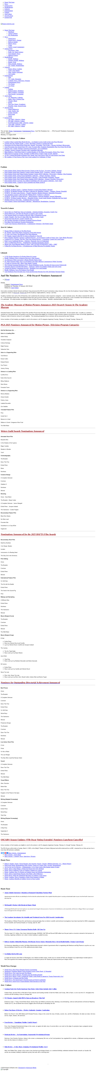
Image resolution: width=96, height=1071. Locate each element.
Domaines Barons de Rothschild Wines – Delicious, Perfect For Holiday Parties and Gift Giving (32, 266)
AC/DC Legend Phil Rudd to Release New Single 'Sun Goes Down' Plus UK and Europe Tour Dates (34, 155)
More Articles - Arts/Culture (12, 855)
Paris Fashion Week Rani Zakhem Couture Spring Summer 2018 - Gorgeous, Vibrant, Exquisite (32, 172)
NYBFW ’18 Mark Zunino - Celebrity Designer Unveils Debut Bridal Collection (28, 189)
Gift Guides (11, 74)
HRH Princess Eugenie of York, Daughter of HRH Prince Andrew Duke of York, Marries (31, 153)
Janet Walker (15, 288)
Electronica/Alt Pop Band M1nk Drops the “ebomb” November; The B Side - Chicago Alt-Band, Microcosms (37, 145)
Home (11, 131)
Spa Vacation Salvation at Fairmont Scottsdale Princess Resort (22, 220)
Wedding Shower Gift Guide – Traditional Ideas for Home (21, 200)
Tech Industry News (14, 54)
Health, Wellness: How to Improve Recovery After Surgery (22, 258)
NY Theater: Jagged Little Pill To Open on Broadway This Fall (23, 236)
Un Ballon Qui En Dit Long (13, 954)
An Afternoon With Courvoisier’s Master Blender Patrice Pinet (23, 260)
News (6, 4)
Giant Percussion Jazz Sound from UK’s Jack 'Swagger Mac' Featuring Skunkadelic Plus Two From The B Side (37, 147)
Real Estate (11, 114)
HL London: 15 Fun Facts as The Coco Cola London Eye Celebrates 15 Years (27, 157)
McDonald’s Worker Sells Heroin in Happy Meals (20, 905)
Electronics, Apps (13, 50)
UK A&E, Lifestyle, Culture (16, 119)
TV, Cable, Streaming (14, 79)
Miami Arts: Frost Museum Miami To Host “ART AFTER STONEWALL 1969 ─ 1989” (30, 244)
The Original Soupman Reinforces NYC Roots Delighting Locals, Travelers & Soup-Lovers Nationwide (35, 265)
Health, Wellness (13, 59)
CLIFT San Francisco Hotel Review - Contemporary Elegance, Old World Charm (28, 223)
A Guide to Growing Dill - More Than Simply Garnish (20, 263)
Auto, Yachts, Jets (13, 111)
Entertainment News (14, 82)
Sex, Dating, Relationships (16, 65)
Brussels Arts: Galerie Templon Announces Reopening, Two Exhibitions (25, 148)
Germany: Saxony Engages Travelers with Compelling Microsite (23, 150)
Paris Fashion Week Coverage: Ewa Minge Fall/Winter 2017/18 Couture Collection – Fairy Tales (33, 181)
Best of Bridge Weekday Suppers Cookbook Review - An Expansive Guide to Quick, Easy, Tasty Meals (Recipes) (38, 237)
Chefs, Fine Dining (14, 70)
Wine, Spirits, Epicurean (15, 72)
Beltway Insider (13, 42)
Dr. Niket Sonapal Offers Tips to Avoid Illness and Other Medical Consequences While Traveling (33, 261)
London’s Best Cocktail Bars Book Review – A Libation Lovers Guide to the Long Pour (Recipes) (33, 142)
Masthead (11, 32)
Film (9, 77)
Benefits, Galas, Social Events (17, 106)
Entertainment (8, 11)
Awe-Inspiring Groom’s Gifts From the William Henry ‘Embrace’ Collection (27, 194)
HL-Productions (13, 35)
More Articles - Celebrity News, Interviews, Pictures (19, 856)
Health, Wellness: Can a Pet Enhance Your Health (19, 270)
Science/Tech (8, 5)
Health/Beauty (8, 7)
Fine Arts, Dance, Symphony (17, 104)
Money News (12, 43)
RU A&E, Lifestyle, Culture (16, 126)
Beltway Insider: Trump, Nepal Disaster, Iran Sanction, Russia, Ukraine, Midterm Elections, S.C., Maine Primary (37, 863)
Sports (10, 116)
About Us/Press (13, 33)
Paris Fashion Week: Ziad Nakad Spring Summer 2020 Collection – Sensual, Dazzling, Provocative (33, 179)
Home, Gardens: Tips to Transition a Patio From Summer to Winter (24, 877)
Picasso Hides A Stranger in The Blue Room (17, 231)
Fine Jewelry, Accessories (15, 94)
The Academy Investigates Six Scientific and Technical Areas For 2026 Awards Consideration (34, 917)
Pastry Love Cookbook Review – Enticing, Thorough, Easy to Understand (26, 241)
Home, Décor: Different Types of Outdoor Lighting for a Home (23, 870)
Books (10, 102)
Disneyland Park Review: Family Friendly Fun (18, 218)
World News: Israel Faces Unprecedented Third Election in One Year (24, 981)
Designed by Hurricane (25, 1067)
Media (34, 1067)
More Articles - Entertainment (17, 853)
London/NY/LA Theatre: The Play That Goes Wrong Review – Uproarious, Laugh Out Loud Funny (34, 239)
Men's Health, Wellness (15, 64)
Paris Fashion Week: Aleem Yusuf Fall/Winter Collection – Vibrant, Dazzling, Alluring (30, 175)
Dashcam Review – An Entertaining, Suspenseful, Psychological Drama (27, 1034)
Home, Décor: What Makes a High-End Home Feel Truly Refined (24, 869)
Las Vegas (11, 86)
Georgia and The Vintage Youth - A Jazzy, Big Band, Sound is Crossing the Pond (28, 143)
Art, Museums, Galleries (15, 97)
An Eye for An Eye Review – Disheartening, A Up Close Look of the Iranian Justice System (31, 867)
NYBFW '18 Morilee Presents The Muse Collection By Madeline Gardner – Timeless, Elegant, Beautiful (35, 191)
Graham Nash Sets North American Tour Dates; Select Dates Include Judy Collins (30, 989)
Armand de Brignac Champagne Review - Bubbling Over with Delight (25, 268)
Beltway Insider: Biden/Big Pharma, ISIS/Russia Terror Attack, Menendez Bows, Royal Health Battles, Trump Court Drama (44, 941)
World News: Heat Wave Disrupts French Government (20, 969)
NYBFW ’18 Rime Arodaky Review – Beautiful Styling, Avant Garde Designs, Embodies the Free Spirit (35, 198)
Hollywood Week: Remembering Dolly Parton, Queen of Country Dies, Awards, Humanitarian (32, 865)
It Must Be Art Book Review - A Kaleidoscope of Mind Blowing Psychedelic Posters (29, 246)
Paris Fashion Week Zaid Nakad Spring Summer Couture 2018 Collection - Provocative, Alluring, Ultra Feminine (38, 174)
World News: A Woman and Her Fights (16, 978)
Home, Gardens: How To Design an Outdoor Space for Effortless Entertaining (27, 872)
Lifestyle (7, 9)
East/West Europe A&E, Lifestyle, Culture (20, 123)
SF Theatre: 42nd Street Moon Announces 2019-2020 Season (22, 232)
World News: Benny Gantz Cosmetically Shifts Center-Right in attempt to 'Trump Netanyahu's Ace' (33, 976)
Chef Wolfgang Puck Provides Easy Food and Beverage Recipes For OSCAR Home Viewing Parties (34, 271)
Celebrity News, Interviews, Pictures (19, 80)
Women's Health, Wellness (16, 60)
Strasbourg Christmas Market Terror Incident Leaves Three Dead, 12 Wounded (27, 971)
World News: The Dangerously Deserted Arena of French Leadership (25, 980)
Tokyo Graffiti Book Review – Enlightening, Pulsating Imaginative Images (26, 242)
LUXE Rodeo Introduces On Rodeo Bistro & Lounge (20, 256)
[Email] (6, 279)
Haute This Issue (9, 2)
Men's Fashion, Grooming (16, 92)
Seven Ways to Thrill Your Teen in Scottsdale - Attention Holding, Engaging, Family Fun (30, 212)
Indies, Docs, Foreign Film (16, 99)
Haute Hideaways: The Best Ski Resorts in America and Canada (23, 213)
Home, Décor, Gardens (15, 69)
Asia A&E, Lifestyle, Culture (17, 124)
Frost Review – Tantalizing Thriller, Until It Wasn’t (20, 1022)
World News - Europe (14, 40)
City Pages (11, 84)
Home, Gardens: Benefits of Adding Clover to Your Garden (22, 879)
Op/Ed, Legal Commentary (16, 47)
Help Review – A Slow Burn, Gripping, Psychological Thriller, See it (25, 1047)
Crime (10, 45)
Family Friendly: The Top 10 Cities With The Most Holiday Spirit (23, 217)
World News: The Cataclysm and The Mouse (17, 973)
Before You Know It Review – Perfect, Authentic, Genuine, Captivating (27, 1010)
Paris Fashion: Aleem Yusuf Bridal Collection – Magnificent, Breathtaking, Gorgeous (29, 201)
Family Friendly (13, 112)
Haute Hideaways (13, 109)
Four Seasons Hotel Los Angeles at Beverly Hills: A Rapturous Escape (25, 215)
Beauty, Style (12, 62)
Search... (3, 133)
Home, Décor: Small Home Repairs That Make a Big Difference (23, 874)
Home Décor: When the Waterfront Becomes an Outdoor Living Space (25, 875)
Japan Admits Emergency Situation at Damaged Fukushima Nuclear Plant (28, 892)
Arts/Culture (8, 14)
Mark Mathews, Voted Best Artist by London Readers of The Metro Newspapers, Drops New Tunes (34, 152)
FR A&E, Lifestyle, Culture (16, 121)
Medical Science (13, 55)
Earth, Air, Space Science (15, 52)
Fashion (6, 12)
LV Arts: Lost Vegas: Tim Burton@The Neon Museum (20, 234)
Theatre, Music (12, 101)
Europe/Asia (8, 17)
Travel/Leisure (8, 16)
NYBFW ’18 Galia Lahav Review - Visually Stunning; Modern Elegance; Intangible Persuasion (33, 193)
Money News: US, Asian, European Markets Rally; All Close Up (24, 929)
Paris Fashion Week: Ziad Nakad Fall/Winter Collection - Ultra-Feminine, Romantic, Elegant (31, 177)
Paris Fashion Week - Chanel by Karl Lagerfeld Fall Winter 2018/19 (24, 182)
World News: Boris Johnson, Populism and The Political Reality (23, 975)
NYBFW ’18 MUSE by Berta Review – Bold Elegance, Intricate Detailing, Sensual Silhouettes (32, 196)
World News (12, 38)
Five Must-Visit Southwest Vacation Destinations (18, 222)
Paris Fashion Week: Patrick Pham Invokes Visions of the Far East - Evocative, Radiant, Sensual (33, 170)
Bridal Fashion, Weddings (16, 91)
